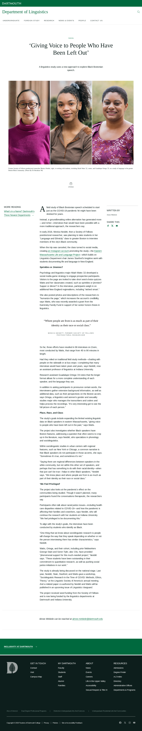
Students (62, 672)
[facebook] (108, 225)
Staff (60, 677)
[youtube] (134, 723)
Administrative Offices (123, 685)
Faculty (61, 668)
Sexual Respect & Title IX (96, 690)
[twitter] (125, 723)
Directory (117, 681)
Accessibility (91, 685)
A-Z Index (118, 677)
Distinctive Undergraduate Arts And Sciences (69, 711)
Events (89, 672)
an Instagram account (58, 251)
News (88, 668)
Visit (32, 672)
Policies (55, 723)
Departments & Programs (124, 690)
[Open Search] (138, 12)
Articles (71, 38)
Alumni (61, 681)
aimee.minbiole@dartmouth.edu (87, 619)
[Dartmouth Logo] (11, 3)
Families (61, 685)
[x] (112, 226)
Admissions (118, 668)
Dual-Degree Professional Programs (33, 711)
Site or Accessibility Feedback (72, 723)
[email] (117, 225)
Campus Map (36, 677)
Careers (89, 677)
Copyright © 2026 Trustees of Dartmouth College (23, 723)
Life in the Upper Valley (96, 681)
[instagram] (130, 723)
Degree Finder (120, 672)
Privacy (46, 723)
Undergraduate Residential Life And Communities (109, 711)
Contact (33, 668)
